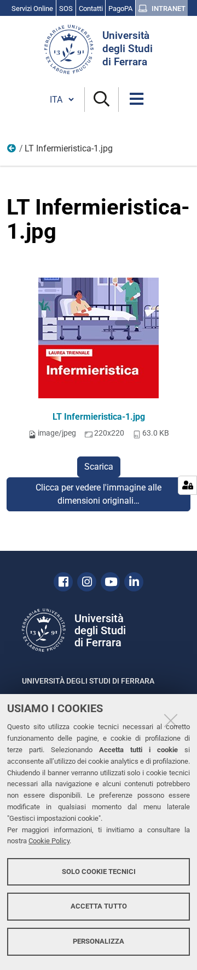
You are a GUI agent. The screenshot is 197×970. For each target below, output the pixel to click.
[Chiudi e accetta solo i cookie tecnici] (170, 720)
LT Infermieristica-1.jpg (99, 416)
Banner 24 (12, 150)
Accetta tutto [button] (99, 906)
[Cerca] (101, 99)
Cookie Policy (48, 841)
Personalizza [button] (98, 941)
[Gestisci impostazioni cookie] (187, 485)
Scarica (98, 466)
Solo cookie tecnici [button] (99, 871)
